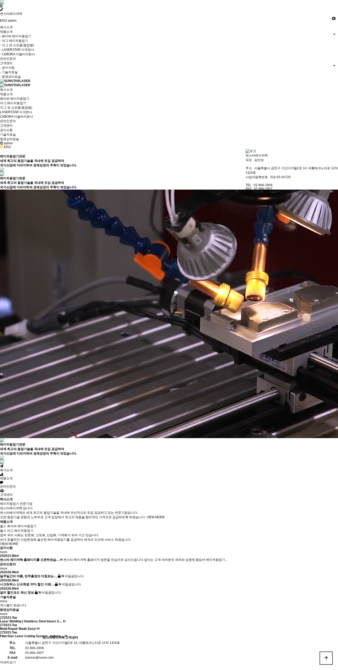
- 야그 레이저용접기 (14, 41)
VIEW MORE (156, 517)
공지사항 (6, 130)
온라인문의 (8, 59)
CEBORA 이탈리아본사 (16, 116)
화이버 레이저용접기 (14, 98)
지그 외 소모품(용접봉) (16, 107)
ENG (3, 20)
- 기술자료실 (9, 72)
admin (12, 20)
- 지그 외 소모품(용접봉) (17, 45)
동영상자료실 (9, 139)
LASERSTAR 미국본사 (16, 112)
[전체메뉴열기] (1, 6)
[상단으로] (326, 658)
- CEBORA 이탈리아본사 (17, 54)
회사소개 (6, 27)
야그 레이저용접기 (13, 103)
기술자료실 (8, 134)
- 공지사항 (7, 68)
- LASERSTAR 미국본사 (17, 50)
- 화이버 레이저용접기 (15, 36)
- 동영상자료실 (10, 77)
